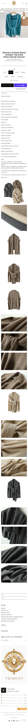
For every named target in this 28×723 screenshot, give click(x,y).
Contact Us (4, 610)
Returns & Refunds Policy (9, 619)
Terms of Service (6, 614)
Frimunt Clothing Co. (11, 714)
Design (2, 597)
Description (4, 93)
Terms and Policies (14, 717)
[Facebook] (9, 721)
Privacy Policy (5, 612)
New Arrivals (8, 8)
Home (2, 8)
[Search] (4, 3)
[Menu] (1, 3)
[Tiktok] (16, 721)
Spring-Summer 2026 (19, 8)
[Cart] (26, 3)
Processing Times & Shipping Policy (12, 617)
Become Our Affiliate (8, 621)
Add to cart (8, 85)
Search (3, 608)
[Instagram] (11, 721)
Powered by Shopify (20, 714)
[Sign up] (25, 640)
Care (2, 594)
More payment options (20, 88)
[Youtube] (14, 721)
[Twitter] (19, 721)
